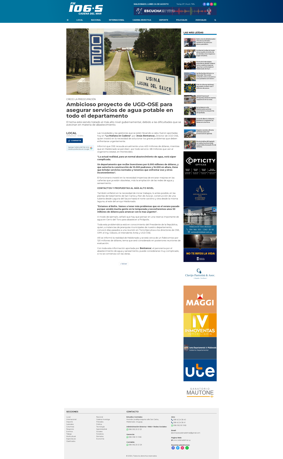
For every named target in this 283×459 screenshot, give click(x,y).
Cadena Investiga (142, 20)
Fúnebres (100, 434)
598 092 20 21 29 (135, 445)
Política (99, 424)
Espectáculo (71, 439)
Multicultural (71, 436)
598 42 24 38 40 (179, 420)
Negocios (70, 429)
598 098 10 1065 (134, 437)
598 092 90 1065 (179, 425)
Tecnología (100, 427)
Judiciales (200, 20)
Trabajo (69, 434)
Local (79, 20)
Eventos (69, 432)
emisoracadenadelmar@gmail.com (186, 433)
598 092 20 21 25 (135, 429)
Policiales (181, 20)
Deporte (163, 20)
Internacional (116, 20)
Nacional (96, 20)
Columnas (70, 427)
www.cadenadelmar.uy (182, 440)
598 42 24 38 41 (179, 422)
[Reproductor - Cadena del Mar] (175, 11)
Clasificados (70, 441)
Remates (99, 436)
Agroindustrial (101, 429)
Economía (100, 439)
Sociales (99, 432)
